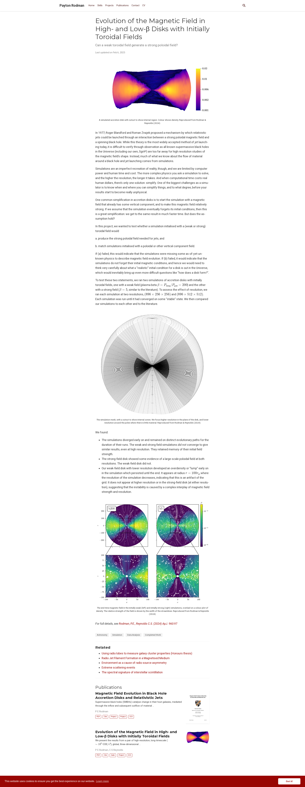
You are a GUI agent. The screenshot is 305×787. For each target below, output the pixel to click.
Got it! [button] (289, 781)
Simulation (117, 635)
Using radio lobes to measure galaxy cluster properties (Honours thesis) (147, 653)
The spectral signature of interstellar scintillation (132, 672)
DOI (131, 717)
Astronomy (102, 635)
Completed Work (153, 635)
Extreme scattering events (118, 667)
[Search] (244, 5)
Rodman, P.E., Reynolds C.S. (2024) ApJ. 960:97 (148, 623)
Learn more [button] (102, 781)
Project (113, 717)
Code (113, 755)
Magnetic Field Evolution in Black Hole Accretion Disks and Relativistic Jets (131, 695)
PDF (98, 717)
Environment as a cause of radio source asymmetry (134, 662)
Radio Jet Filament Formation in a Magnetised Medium (136, 658)
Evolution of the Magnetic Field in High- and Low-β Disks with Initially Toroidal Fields (136, 734)
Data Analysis (133, 635)
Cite (105, 717)
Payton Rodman (72, 5)
